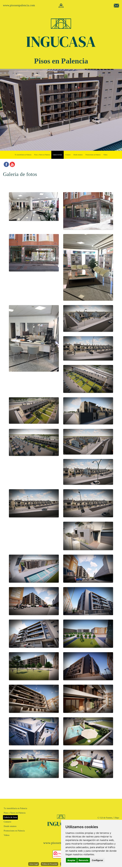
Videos (105, 155)
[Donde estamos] (61, 5)
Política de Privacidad (49, 864)
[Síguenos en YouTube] (12, 164)
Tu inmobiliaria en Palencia (23, 155)
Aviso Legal (33, 864)
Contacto (68, 155)
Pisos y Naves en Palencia (42, 155)
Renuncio (83, 860)
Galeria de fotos (57, 155)
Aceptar (71, 860)
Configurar (97, 860)
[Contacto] (116, 5)
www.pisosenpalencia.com (19, 5)
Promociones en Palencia (93, 155)
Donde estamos (78, 155)
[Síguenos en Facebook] (6, 164)
